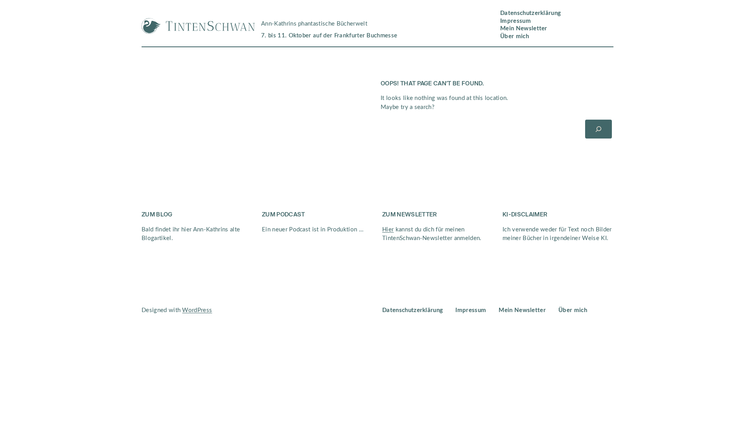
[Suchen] (598, 129)
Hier (388, 230)
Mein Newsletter (523, 28)
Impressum (515, 21)
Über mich (514, 36)
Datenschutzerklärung (530, 13)
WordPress (197, 310)
